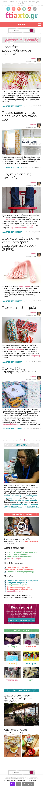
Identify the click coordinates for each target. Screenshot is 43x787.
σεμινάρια (8, 498)
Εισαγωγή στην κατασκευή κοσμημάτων (22, 581)
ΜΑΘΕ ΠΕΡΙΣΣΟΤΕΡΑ (13, 507)
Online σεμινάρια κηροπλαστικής (15, 731)
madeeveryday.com (15, 349)
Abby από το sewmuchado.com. (22, 228)
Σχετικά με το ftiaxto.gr (10, 2)
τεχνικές (21, 496)
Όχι (19, 784)
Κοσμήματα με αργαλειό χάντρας (19, 589)
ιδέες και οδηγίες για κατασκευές (23, 500)
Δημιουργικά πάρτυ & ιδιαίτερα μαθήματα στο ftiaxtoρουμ (20, 698)
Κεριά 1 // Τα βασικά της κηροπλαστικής (22, 552)
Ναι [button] (12, 784)
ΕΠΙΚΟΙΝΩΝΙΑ (33, 507)
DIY (31, 679)
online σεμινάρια (31, 541)
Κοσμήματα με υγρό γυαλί (17, 583)
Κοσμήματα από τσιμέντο (17, 585)
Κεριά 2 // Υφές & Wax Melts (17, 554)
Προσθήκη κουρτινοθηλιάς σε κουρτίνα (17, 50)
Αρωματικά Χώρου (14, 558)
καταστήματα (31, 496)
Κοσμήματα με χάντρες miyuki (18, 587)
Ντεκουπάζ (12, 679)
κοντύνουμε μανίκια (10, 219)
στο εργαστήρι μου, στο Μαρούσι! (25, 504)
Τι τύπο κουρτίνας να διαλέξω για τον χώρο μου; (19, 116)
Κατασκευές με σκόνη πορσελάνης (20, 572)
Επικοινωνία (21, 3)
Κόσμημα (31, 663)
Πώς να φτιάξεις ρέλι (19, 307)
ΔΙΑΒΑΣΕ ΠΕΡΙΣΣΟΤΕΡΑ (12, 106)
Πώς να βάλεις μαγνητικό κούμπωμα (19, 370)
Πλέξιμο (12, 646)
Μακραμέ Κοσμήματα (15, 591)
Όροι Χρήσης (36, 2)
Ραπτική (12, 663)
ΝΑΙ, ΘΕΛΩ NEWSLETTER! (21, 620)
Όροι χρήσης (28, 784)
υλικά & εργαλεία (11, 496)
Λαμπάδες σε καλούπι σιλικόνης (19, 556)
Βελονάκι (30, 646)
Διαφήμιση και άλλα (24, 2)
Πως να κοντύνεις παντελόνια (16, 176)
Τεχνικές (31, 58)
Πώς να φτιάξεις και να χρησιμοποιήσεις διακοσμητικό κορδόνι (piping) (20, 243)
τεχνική (32, 225)
